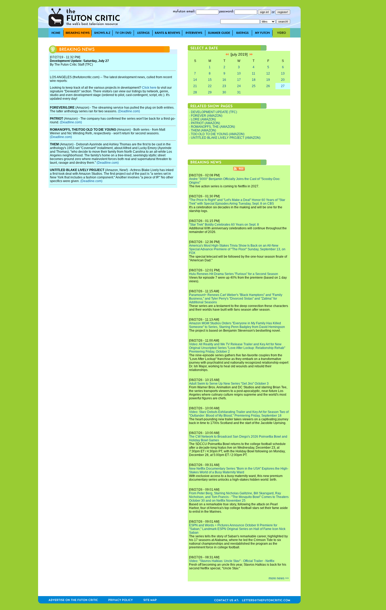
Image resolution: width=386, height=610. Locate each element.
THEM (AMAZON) (203, 130)
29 (210, 92)
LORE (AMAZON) (203, 119)
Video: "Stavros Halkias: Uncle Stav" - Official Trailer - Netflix (231, 561)
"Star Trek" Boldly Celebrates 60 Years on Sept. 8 (224, 224)
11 (253, 73)
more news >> (279, 578)
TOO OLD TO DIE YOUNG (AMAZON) (217, 134)
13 (283, 73)
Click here (149, 87)
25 (253, 86)
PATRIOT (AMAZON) (205, 123)
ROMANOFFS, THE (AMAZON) (213, 127)
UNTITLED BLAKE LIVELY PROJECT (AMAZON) (225, 138)
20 (283, 80)
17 (239, 80)
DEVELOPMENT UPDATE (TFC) (214, 112)
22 (210, 86)
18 (253, 80)
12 (268, 73)
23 (224, 86)
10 (239, 73)
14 (195, 80)
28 (195, 92)
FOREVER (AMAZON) (206, 116)
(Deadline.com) (129, 111)
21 (195, 86)
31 (239, 92)
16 (224, 80)
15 (210, 80)
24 (239, 86)
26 (268, 86)
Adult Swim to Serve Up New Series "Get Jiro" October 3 (229, 383)
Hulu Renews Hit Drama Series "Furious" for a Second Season (233, 274)
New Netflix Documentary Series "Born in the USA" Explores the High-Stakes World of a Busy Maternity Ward (238, 470)
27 (283, 86)
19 (268, 80)
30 (224, 92)
